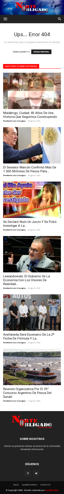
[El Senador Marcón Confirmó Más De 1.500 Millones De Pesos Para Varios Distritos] (32, 145)
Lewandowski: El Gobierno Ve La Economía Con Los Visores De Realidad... (26, 280)
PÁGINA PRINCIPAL (41, 52)
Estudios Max (51, 490)
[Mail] (36, 473)
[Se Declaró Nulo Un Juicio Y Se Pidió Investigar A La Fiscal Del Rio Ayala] (32, 200)
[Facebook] (28, 473)
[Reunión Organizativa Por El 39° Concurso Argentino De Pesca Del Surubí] (32, 367)
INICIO (16, 484)
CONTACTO (45, 484)
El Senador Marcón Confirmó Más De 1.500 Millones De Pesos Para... (29, 169)
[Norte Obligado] (32, 7)
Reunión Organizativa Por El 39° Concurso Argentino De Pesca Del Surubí (27, 393)
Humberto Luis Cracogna (14, 121)
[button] (5, 19)
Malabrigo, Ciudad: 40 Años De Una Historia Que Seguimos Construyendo (30, 115)
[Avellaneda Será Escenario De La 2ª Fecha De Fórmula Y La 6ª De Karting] (32, 312)
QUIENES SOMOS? (29, 484)
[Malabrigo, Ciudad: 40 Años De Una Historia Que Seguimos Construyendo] (32, 91)
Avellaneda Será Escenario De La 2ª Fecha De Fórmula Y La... (28, 336)
